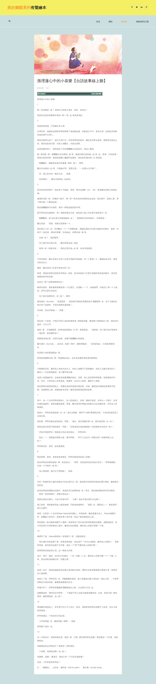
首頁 (98, 21)
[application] (69, 94)
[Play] (39, 94)
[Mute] (97, 94)
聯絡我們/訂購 (142, 21)
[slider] (100, 93)
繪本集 (124, 21)
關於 (111, 21)
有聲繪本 (26, 7)
